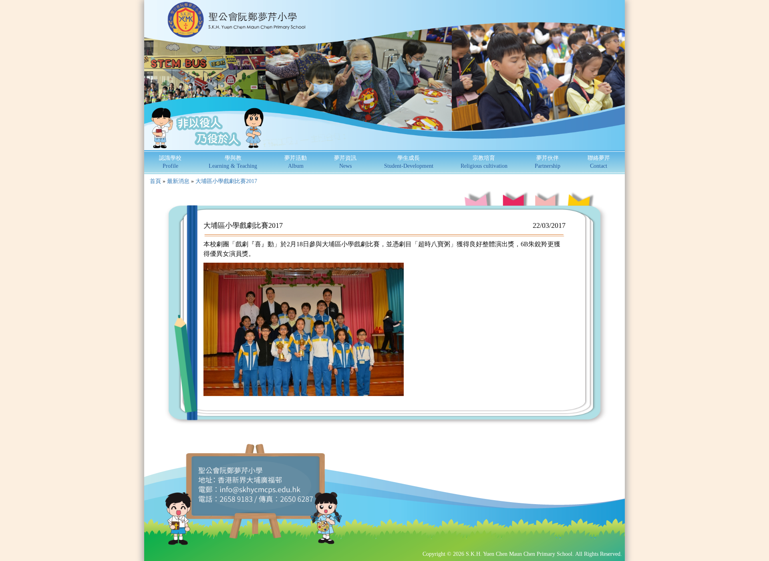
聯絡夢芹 (599, 162)
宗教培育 (484, 162)
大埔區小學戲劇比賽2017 (226, 181)
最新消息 (178, 181)
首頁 (155, 181)
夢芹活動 (295, 162)
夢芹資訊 (345, 162)
